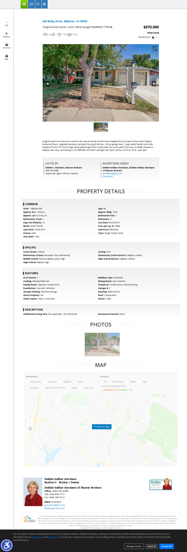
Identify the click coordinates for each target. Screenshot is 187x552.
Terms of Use (54, 537)
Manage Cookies (134, 546)
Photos (6, 48)
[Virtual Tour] (45, 4)
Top (6, 25)
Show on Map (103, 426)
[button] (6, 545)
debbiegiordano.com (54, 508)
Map (6, 59)
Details (6, 37)
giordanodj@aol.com (112, 173)
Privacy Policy (38, 537)
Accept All (167, 546)
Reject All (152, 546)
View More (108, 176)
